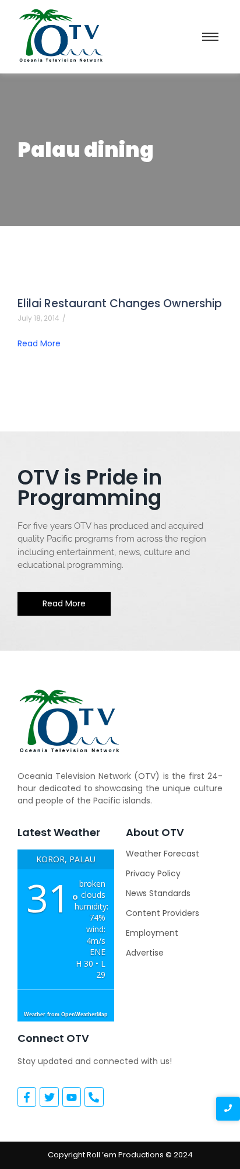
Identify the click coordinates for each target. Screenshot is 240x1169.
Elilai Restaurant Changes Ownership (119, 303)
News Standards (158, 893)
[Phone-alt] (93, 1096)
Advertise (145, 953)
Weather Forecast (162, 853)
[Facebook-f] (26, 1096)
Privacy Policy (153, 873)
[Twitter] (49, 1096)
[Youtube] (71, 1096)
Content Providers (162, 913)
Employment (152, 933)
